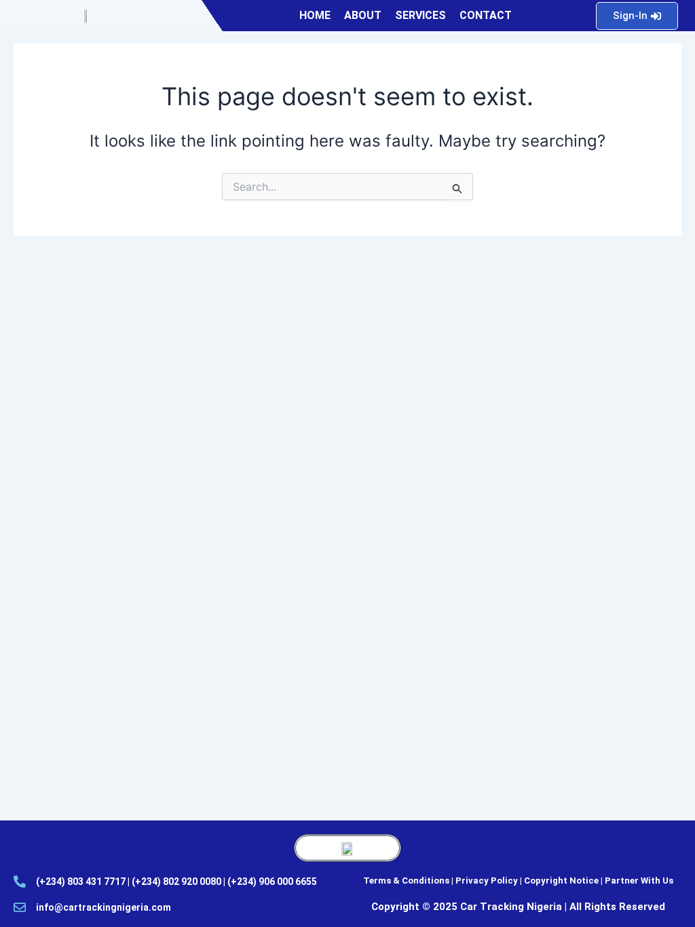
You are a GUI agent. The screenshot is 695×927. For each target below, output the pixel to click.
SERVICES (420, 15)
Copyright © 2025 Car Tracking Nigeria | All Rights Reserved (518, 907)
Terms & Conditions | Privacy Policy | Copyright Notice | (484, 880)
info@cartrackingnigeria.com (103, 907)
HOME (315, 15)
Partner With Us (639, 880)
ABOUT (362, 15)
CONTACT (485, 15)
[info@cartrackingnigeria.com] (20, 907)
